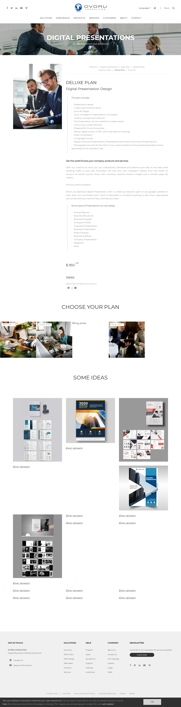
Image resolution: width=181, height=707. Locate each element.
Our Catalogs (113, 659)
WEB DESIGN (62, 18)
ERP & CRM (68, 654)
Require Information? (23, 665)
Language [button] (144, 8)
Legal (110, 668)
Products (93, 67)
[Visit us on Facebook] (7, 8)
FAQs (110, 672)
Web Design (69, 659)
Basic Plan (125, 67)
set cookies (108, 704)
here (5, 704)
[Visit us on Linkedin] (16, 8)
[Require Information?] (10, 665)
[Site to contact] (68, 287)
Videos (122, 693)
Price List (132, 70)
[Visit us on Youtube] (21, 8)
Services (67, 672)
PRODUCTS (79, 18)
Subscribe (142, 655)
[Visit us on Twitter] (11, 8)
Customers (90, 672)
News (166, 8)
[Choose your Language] (154, 8)
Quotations (90, 659)
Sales (70, 277)
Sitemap (89, 668)
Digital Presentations (109, 67)
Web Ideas (68, 663)
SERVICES (94, 18)
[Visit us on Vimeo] (26, 8)
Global (132, 693)
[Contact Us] (10, 660)
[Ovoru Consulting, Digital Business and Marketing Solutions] (91, 8)
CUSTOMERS (109, 18)
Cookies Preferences (107, 693)
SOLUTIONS (46, 18)
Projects (89, 650)
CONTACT (136, 18)
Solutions (68, 650)
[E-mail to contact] (75, 287)
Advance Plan (139, 67)
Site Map (66, 693)
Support (89, 663)
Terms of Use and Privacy (84, 693)
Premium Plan (105, 70)
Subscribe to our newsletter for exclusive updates (151, 650)
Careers (111, 663)
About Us (112, 650)
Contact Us (18, 660)
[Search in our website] (173, 8)
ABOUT (123, 18)
